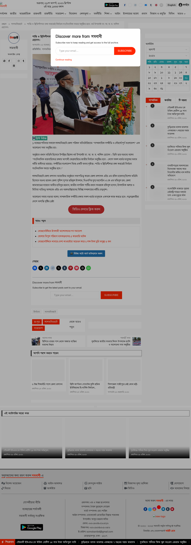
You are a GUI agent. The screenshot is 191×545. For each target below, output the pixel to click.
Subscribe (125, 51)
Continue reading (64, 59)
